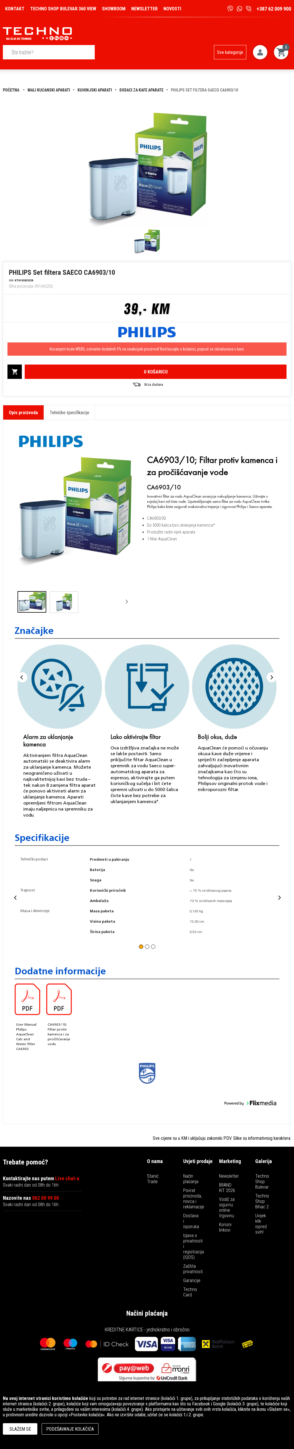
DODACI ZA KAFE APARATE (141, 90)
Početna (11, 90)
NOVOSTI (172, 8)
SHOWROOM (113, 8)
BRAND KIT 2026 (227, 1187)
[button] (25, 602)
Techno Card (190, 1292)
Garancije (191, 1280)
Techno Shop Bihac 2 (262, 1201)
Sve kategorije (230, 52)
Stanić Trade (152, 1178)
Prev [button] (22, 677)
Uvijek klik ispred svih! (261, 1224)
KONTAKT (14, 8)
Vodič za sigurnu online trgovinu (227, 1207)
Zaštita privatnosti (193, 1268)
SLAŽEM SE (20, 1429)
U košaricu (156, 372)
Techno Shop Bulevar (262, 1181)
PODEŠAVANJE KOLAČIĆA (70, 1429)
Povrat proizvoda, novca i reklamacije (193, 1199)
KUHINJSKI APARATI (95, 90)
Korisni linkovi (225, 1227)
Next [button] (272, 677)
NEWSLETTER (144, 8)
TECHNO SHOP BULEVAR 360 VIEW (63, 8)
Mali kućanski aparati (49, 90)
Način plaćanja (190, 1178)
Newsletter (229, 1176)
